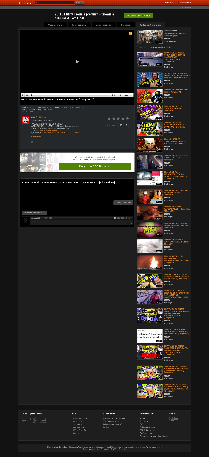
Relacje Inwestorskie (81, 418)
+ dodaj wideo (186, 7)
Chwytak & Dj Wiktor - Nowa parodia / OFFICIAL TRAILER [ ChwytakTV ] (176, 225)
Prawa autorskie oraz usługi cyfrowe (154, 436)
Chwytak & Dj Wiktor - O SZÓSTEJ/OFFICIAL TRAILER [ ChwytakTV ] (176, 242)
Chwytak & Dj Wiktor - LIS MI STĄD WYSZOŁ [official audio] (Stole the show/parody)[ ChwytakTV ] (176, 369)
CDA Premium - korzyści (112, 421)
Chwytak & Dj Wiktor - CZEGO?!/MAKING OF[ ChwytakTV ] (173, 108)
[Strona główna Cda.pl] (25, 2)
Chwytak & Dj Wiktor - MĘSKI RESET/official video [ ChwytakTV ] (176, 192)
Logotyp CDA (78, 424)
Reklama (76, 433)
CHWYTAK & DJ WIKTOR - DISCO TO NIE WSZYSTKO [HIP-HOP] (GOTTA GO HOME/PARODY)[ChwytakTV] (177, 294)
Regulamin (144, 421)
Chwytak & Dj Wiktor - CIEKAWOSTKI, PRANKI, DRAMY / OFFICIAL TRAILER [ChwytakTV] (175, 175)
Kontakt (143, 418)
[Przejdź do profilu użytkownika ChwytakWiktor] (25, 120)
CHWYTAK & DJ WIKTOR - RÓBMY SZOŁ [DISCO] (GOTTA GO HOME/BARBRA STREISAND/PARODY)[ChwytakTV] (176, 313)
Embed (114, 125)
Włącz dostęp (27, 112)
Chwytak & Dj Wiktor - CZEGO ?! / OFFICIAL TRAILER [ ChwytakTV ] (177, 158)
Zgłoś (124, 125)
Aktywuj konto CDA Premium (114, 418)
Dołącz (138, 15)
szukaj (79, 3)
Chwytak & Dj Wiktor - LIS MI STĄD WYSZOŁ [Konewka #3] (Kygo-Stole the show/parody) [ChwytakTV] (176, 388)
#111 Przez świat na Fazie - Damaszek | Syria (175, 34)
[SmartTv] (35, 424)
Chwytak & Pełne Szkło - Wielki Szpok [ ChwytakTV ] (176, 91)
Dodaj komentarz (123, 202)
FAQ (141, 424)
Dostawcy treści (79, 427)
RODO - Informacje (118, 449)
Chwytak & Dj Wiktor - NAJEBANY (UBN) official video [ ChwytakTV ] (177, 209)
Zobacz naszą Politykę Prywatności (96, 449)
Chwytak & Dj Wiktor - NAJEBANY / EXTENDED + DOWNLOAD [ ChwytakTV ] (175, 125)
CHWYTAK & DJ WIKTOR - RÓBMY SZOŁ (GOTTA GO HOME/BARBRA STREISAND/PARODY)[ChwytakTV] (174, 57)
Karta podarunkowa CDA (112, 424)
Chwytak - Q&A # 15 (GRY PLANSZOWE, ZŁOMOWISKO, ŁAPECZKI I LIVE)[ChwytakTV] (176, 332)
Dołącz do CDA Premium (94, 166)
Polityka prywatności (148, 427)
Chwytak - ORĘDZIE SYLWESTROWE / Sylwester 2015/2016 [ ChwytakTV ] (175, 141)
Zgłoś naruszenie (146, 433)
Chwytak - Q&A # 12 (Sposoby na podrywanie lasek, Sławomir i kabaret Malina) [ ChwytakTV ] (177, 276)
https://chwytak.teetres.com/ (50, 130)
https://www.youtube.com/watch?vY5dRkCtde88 (61, 133)
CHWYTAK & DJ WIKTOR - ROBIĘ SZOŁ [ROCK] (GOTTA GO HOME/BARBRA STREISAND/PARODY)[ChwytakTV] (176, 350)
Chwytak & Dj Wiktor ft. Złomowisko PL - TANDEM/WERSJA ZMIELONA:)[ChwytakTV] (177, 259)
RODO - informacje (147, 430)
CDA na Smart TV (79, 430)
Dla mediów (77, 421)
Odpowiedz (128, 224)
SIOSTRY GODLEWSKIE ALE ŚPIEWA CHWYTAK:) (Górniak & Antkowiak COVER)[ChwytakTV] (177, 75)
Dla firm (106, 427)
